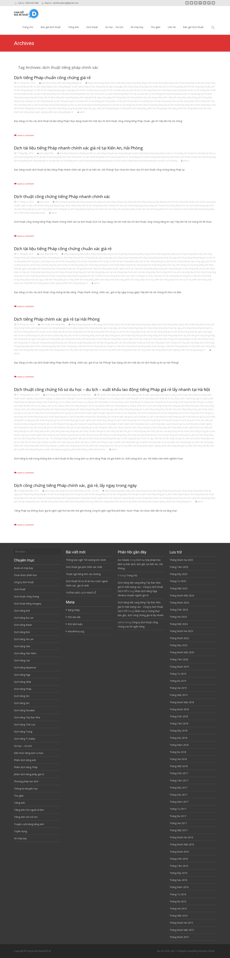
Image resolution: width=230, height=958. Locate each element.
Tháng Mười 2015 (179, 937)
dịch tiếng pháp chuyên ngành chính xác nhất (118, 268)
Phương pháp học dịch (26, 781)
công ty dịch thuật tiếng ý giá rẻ (188, 398)
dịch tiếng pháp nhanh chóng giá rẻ (54, 209)
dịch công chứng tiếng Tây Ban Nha (160, 409)
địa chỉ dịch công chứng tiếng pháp (148, 104)
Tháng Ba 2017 (178, 816)
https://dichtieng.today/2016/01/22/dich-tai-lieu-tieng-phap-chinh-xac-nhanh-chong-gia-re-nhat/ (110, 275)
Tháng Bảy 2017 (178, 787)
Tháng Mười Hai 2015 (181, 922)
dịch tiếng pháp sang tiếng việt (40, 272)
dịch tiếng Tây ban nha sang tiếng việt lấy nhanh (168, 431)
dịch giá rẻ (18, 413)
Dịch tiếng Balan (23, 624)
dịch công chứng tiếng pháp (136, 86)
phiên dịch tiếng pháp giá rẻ (69, 82)
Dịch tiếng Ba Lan (24, 617)
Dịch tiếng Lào (22, 660)
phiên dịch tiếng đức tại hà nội (155, 442)
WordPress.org (76, 631)
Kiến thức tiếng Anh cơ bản (28, 753)
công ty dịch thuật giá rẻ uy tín (100, 398)
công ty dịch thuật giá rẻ (44, 398)
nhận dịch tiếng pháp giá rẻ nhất (111, 108)
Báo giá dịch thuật (51, 27)
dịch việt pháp (20, 104)
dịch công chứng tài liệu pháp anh (91, 201)
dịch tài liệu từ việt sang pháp (143, 90)
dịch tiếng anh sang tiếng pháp (190, 264)
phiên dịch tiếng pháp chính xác (139, 279)
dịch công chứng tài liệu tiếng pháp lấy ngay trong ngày (98, 86)
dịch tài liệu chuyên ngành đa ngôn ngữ (92, 413)
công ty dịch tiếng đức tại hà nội (158, 402)
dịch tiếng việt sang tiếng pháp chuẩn (124, 209)
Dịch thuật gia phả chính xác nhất (84, 567)
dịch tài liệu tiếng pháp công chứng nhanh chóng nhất (57, 205)
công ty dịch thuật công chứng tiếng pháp (122, 82)
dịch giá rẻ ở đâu (31, 413)
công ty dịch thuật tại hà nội (161, 398)
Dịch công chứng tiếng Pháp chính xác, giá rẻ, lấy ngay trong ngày (75, 485)
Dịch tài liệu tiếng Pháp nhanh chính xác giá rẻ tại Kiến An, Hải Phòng (78, 148)
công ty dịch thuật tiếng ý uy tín (50, 402)
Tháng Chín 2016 (179, 858)
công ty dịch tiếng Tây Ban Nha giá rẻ (189, 402)
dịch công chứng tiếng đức (38, 409)
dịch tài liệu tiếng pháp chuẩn (197, 86)
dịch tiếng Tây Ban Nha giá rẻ (92, 431)
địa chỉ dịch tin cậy (145, 438)
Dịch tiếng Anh (61, 490)
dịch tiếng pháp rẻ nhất (111, 101)
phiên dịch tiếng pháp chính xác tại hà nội (172, 279)
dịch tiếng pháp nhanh (195, 268)
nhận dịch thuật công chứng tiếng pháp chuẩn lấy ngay (71, 108)
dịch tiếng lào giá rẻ (85, 427)
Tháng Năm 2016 (179, 887)
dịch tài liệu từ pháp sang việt (116, 90)
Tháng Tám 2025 (179, 567)
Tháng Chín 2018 (179, 716)
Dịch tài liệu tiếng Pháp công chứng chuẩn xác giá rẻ (62, 248)
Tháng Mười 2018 (179, 709)
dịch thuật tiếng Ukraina (157, 420)
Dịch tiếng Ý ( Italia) (24, 738)
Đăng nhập (74, 610)
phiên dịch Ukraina (96, 449)
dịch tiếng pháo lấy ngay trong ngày (95, 97)
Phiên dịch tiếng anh (25, 760)
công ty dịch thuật (95, 82)
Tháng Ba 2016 (178, 901)
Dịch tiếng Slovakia (24, 710)
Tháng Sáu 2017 (178, 794)
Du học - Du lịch (91, 490)
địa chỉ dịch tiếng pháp (200, 104)
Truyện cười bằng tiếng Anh (29, 824)
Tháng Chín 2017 (179, 773)
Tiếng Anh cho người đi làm (29, 809)
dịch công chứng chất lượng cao (166, 405)
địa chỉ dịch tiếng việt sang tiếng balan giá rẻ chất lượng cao (109, 438)
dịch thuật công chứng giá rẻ (97, 264)
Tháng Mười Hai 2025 (181, 559)
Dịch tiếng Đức (22, 632)
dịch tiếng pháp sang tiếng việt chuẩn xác (89, 209)
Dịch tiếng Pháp (48, 82)
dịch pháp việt (155, 86)
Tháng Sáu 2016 (178, 880)
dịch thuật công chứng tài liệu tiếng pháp (128, 264)
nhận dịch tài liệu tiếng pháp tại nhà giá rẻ (172, 275)
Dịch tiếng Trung (23, 731)
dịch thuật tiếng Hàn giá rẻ (47, 420)
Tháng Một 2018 (179, 766)
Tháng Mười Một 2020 (182, 652)
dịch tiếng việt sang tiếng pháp (68, 272)
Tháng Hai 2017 (178, 823)
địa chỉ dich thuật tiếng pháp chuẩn (29, 212)
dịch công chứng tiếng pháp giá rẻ (192, 257)
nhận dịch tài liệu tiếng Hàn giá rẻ (169, 438)
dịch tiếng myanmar (122, 427)
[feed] (204, 4)
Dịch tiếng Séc (22, 696)
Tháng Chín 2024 (179, 609)
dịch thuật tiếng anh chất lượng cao (165, 416)
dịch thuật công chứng (33, 416)
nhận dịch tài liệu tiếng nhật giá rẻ (35, 442)
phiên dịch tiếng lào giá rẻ (181, 442)
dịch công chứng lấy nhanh (193, 405)
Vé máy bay (137, 27)
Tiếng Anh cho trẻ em (26, 817)
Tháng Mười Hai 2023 (181, 631)
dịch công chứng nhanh (141, 490)
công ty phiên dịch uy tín (141, 405)
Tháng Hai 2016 (178, 908)
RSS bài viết (74, 617)
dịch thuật (18, 416)
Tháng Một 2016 (179, 915)
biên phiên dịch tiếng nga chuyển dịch (114, 394)
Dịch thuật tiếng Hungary (27, 603)
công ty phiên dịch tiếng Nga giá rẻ (113, 405)
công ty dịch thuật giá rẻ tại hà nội (71, 398)
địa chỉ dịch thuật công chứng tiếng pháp (196, 209)
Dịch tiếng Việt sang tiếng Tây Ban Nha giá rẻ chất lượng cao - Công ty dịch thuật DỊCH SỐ (140, 587)
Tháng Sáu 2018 (178, 737)
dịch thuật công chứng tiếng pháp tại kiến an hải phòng (181, 90)
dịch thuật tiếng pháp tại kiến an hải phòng (181, 93)
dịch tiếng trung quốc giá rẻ (68, 434)
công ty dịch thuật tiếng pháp (154, 82)
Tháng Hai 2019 (178, 687)
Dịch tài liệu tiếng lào (146, 413)
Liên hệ (172, 27)
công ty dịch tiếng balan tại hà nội (102, 402)
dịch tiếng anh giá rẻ (43, 423)
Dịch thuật (92, 27)
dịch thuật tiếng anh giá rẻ (193, 416)
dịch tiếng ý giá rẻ (183, 434)
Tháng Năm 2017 (179, 801)
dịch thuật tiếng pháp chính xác (51, 93)
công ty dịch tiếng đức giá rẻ (130, 402)
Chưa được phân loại (49, 253)
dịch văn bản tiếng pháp (160, 101)
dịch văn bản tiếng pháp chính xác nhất (159, 209)
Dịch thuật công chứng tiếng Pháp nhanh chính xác (62, 196)
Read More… (21, 127)
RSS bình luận (75, 624)
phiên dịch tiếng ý (79, 449)
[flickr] (200, 4)
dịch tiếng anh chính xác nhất (195, 420)
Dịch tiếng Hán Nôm (25, 653)
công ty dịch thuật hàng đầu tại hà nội (131, 398)
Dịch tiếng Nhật (22, 681)
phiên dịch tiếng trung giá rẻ (57, 449)
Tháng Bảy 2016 (178, 873)
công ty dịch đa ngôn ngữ (143, 394)
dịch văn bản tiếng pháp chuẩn (119, 272)
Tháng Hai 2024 (178, 616)
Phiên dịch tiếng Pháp (26, 767)
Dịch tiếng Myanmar (25, 667)
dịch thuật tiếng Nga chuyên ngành (75, 420)
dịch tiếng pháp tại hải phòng (136, 101)
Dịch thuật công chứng (65, 394)
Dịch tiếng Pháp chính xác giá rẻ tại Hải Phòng (57, 319)
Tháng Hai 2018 (178, 759)
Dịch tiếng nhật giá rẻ (142, 427)
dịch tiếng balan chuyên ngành (116, 423)
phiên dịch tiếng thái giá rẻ (32, 449)
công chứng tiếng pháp (65, 201)
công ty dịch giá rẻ (163, 394)
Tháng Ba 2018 (178, 752)
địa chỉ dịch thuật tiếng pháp (176, 104)
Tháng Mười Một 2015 (182, 930)
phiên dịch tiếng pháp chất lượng (161, 108)
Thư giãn (155, 27)
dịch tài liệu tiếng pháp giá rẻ (153, 261)
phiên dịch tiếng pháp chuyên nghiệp (30, 112)
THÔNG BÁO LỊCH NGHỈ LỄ (81, 592)
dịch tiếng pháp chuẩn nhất (160, 97)
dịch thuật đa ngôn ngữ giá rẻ (120, 416)
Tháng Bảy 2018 (178, 730)
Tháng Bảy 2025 (178, 574)
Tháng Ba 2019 (178, 680)
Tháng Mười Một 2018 (182, 702)
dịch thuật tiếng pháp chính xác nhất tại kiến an (87, 93)
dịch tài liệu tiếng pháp (173, 86)
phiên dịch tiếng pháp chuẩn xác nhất (194, 108)
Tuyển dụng (20, 831)
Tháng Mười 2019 (179, 666)
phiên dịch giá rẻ (82, 442)
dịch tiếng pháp (119, 97)
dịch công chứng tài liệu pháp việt (121, 201)
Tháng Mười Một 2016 (182, 844)
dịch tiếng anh (175, 420)
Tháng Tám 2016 (179, 865)
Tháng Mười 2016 (179, 851)
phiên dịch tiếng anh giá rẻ (103, 442)
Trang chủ (27, 27)
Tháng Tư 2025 (178, 581)
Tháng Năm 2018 (179, 744)
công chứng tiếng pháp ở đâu (76, 253)
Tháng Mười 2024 (179, 602)
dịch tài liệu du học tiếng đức (123, 413)
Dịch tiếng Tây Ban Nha (27, 717)
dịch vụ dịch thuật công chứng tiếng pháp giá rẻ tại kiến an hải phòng (101, 104)
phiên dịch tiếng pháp (136, 108)
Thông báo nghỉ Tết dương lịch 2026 (86, 559)
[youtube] (196, 4)
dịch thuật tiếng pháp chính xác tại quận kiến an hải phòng (135, 93)
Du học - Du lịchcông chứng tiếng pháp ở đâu (62, 438)
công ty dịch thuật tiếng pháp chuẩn (184, 82)
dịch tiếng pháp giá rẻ (46, 101)
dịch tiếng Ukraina (90, 434)
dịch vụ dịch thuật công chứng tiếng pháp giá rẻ (49, 104)
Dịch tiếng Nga (22, 674)
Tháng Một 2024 (179, 624)
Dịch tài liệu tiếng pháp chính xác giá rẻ (93, 261)
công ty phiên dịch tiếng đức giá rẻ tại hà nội (77, 405)
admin (82, 112)
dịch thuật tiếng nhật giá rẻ (104, 420)
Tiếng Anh (73, 27)
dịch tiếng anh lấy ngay (63, 423)
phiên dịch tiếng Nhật (23, 445)
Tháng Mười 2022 (179, 638)
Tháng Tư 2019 (178, 673)
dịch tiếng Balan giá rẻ (141, 423)
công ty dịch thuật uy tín (76, 402)
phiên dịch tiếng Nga (203, 442)
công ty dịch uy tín (49, 405)
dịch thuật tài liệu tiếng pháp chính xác (171, 205)
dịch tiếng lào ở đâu (103, 427)
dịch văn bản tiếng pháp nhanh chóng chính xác (193, 101)
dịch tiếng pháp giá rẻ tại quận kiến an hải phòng (78, 101)
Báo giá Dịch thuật (193, 27)
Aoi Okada (123, 559)
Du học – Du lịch (114, 27)
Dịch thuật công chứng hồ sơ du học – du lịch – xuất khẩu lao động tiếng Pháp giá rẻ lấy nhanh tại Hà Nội (112, 389)
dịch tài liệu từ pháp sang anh (89, 90)
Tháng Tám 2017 (179, 780)
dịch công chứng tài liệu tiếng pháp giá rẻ (55, 86)
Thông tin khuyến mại (26, 788)
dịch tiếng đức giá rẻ (43, 427)
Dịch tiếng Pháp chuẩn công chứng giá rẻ (52, 77)
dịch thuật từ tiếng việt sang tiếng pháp (61, 97)
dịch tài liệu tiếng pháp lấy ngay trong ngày (56, 90)
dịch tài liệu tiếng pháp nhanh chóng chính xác (102, 205)
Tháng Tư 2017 (178, 808)
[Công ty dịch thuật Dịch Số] (24, 13)
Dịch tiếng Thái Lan (24, 724)
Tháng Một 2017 (179, 830)
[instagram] (209, 4)
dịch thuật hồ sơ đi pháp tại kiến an (199, 153)
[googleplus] (213, 4)
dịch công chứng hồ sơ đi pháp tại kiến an (78, 153)
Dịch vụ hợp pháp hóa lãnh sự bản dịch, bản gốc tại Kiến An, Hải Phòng (140, 564)
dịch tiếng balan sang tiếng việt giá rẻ (168, 423)
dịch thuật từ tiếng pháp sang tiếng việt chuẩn (159, 157)
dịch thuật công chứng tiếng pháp (138, 205)
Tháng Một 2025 (179, 588)
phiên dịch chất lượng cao (63, 442)
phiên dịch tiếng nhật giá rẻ (46, 445)
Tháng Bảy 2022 (178, 645)
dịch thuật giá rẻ (141, 416)
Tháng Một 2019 (179, 695)
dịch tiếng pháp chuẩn (137, 97)
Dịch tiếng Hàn (22, 646)
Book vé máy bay (23, 568)
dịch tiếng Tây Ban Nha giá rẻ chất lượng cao (126, 431)
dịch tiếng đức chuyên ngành (198, 423)
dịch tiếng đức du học (23, 427)
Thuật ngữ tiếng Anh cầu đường (83, 574)
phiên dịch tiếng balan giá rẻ (128, 442)
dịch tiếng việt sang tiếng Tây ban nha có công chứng (150, 434)
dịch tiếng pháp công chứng (185, 97)
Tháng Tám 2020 (179, 659)
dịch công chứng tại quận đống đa (152, 201)
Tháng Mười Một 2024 (182, 595)
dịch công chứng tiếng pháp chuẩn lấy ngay (158, 257)
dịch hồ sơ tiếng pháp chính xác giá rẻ (30, 331)
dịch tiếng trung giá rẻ (200, 431)
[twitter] (191, 4)
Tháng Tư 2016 (178, 894)
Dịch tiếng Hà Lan (24, 639)
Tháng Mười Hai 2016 (181, 837)
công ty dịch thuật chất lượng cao (186, 394)
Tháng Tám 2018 (179, 723)
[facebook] (187, 4)
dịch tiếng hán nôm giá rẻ (64, 427)
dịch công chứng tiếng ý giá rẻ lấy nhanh (195, 409)
